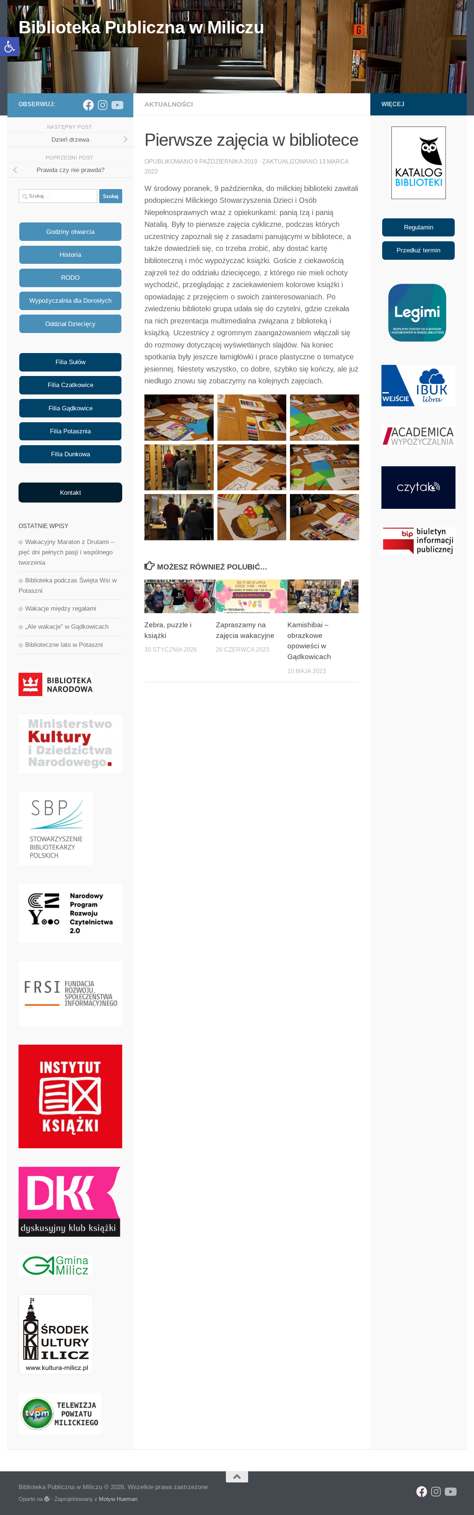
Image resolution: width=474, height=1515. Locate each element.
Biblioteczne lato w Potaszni (64, 644)
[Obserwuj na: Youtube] (116, 105)
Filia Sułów (71, 362)
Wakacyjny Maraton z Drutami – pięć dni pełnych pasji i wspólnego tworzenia (66, 552)
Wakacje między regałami (60, 608)
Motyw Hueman (118, 1499)
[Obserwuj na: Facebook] (88, 105)
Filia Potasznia (70, 431)
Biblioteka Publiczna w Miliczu (141, 27)
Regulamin (418, 227)
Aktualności (168, 104)
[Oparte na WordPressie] (47, 1499)
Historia (70, 254)
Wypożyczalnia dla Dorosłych (70, 300)
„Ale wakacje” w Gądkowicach (67, 626)
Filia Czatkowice (70, 385)
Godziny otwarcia (70, 231)
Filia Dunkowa (70, 454)
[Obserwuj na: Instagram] (102, 105)
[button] (9, 46)
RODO (70, 277)
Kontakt (70, 492)
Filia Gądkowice (71, 408)
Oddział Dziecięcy (70, 323)
